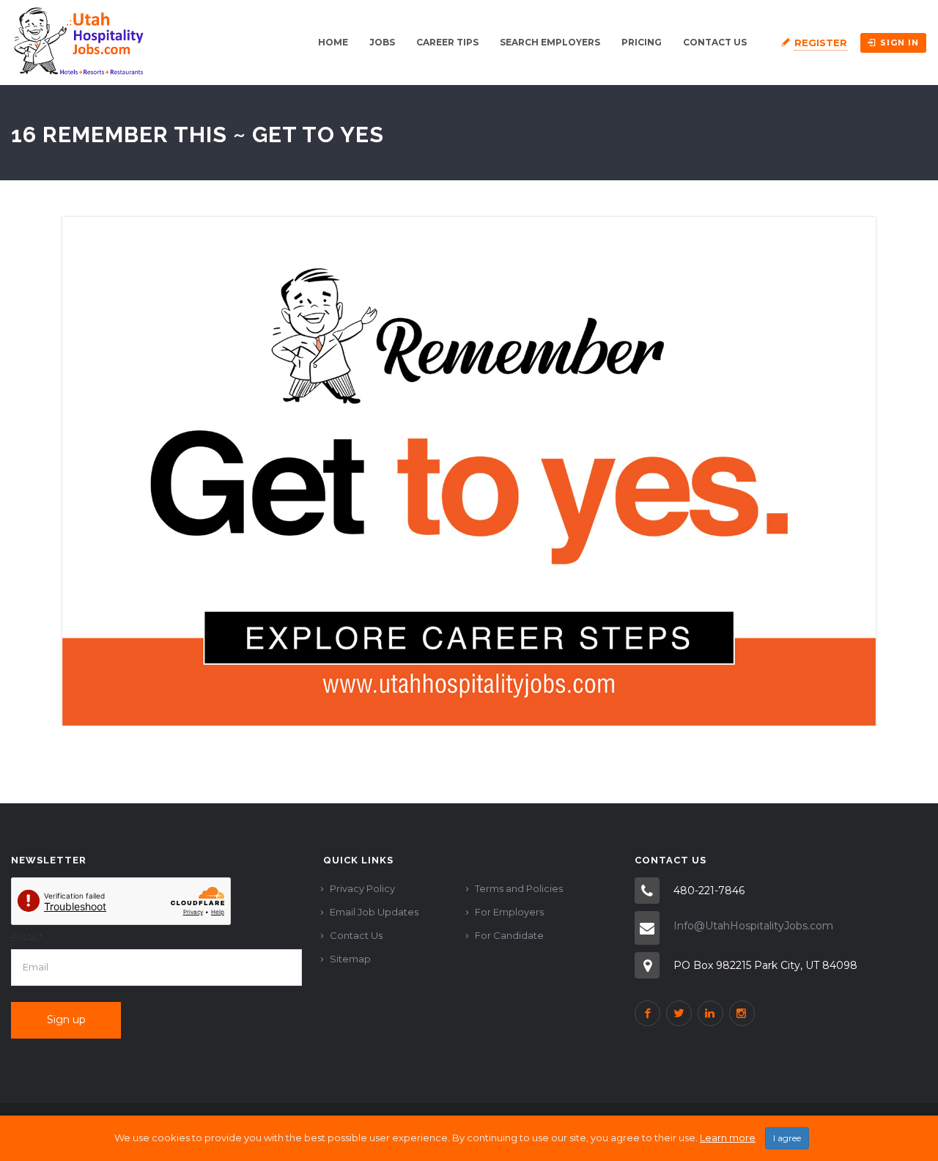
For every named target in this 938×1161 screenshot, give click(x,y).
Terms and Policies (519, 888)
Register (820, 42)
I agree (787, 1137)
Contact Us (715, 42)
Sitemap (350, 959)
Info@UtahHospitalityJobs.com (753, 925)
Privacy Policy (362, 888)
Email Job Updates (374, 912)
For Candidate (509, 935)
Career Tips (447, 42)
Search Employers (550, 42)
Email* (27, 937)
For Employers (509, 912)
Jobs (382, 42)
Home (333, 42)
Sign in (899, 42)
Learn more (728, 1137)
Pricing (641, 42)
